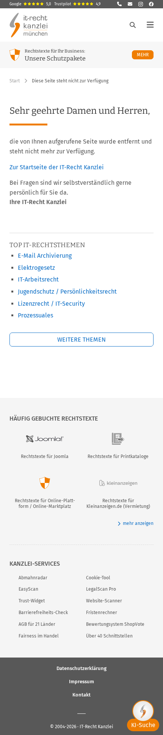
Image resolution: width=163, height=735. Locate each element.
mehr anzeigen (138, 523)
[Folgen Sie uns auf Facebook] (151, 4)
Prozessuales (35, 315)
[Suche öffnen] (132, 25)
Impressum (81, 681)
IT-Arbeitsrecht (38, 279)
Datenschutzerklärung (81, 668)
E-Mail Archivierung (45, 255)
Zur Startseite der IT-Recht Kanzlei (56, 167)
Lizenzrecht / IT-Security (51, 303)
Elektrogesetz (36, 267)
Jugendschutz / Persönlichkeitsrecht (67, 291)
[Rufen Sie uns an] (119, 4)
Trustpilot (77, 4)
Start (14, 81)
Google (30, 4)
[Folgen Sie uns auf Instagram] (140, 4)
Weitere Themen (81, 339)
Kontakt (81, 695)
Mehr (145, 54)
